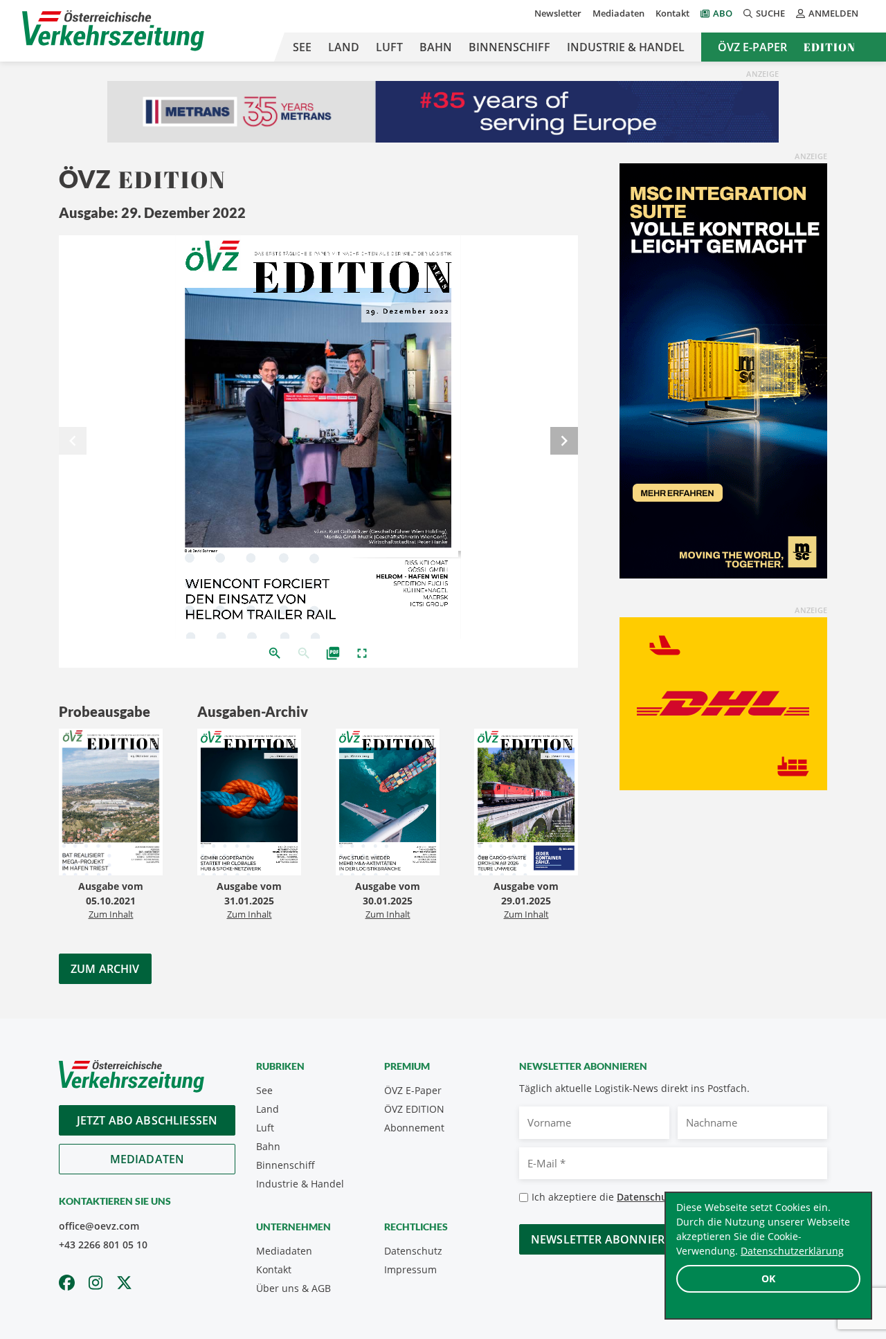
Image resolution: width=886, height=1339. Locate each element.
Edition (830, 47)
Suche (770, 13)
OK (768, 1278)
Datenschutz (413, 1250)
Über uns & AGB (293, 1288)
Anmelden (833, 13)
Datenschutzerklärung (792, 1250)
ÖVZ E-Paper (752, 47)
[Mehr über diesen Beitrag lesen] (111, 804)
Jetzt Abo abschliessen (147, 1120)
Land (343, 47)
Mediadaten (618, 13)
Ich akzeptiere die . (644, 1196)
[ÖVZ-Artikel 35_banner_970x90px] (443, 110)
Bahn (435, 47)
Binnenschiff (509, 47)
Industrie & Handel (626, 47)
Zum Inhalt (111, 914)
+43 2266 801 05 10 (103, 1244)
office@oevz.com (99, 1225)
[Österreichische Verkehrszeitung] (113, 30)
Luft (389, 47)
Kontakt (672, 13)
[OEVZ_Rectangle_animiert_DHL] (723, 703)
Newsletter (557, 13)
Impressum (410, 1269)
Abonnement (414, 1127)
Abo (722, 13)
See (302, 47)
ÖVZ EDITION (414, 1108)
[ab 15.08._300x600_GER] (723, 370)
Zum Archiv (105, 968)
